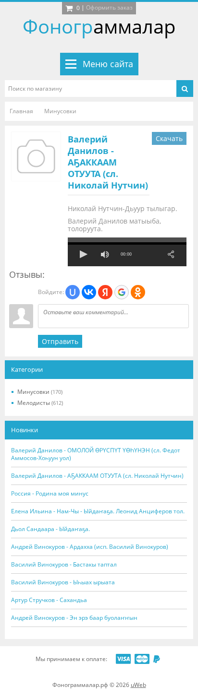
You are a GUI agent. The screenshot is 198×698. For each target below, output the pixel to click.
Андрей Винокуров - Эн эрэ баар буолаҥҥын (74, 618)
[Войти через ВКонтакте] (89, 292)
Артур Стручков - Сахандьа (49, 600)
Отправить (60, 341)
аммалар (99, 26)
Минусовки (39, 392)
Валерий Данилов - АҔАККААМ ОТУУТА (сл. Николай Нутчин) (108, 162)
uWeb (138, 685)
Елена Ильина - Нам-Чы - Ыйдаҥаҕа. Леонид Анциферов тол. (98, 511)
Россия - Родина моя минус (49, 493)
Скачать (169, 138)
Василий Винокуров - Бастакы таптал (64, 564)
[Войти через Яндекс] (105, 292)
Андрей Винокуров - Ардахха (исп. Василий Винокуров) (89, 547)
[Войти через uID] (72, 292)
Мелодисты (40, 403)
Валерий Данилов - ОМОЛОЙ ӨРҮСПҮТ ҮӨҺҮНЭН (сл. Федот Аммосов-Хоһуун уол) (95, 454)
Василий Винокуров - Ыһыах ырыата (63, 582)
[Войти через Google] (121, 292)
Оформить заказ (109, 7)
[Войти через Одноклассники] (138, 292)
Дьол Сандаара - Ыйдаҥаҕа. (50, 529)
